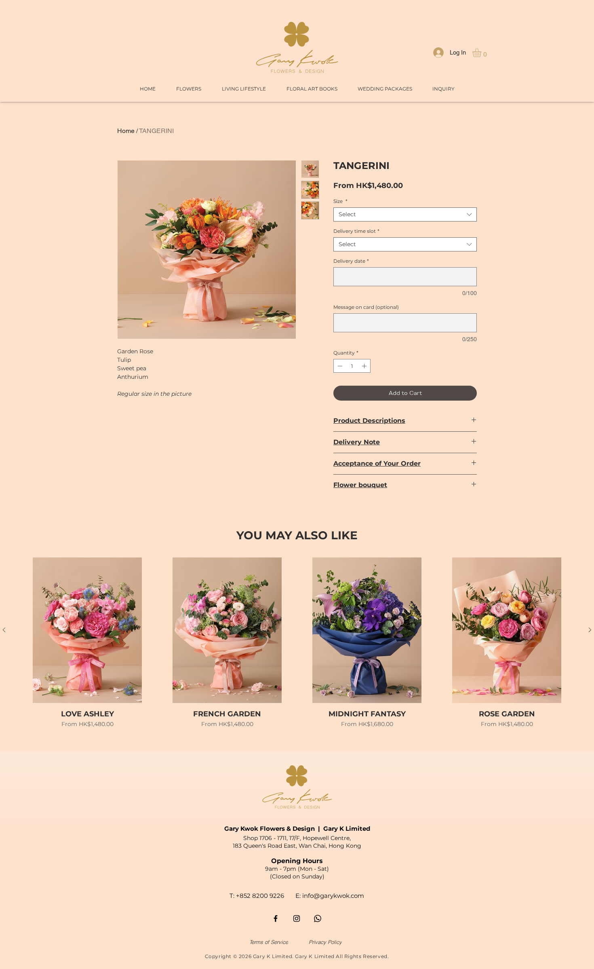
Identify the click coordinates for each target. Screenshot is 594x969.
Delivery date (351, 261)
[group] (297, 647)
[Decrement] (339, 365)
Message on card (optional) (366, 307)
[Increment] (364, 365)
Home (126, 131)
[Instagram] (296, 918)
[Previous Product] (4, 630)
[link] (482, 52)
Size (340, 201)
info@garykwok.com (333, 895)
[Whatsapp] (317, 918)
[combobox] (405, 214)
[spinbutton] (351, 365)
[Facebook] (275, 918)
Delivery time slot (356, 231)
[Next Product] (590, 630)
